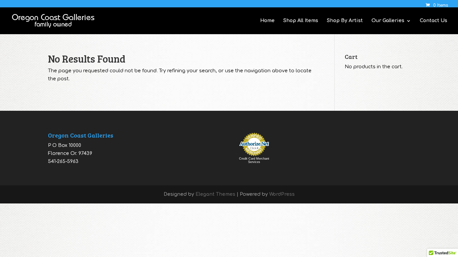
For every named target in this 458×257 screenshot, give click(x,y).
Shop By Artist (345, 20)
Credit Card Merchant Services (254, 160)
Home (267, 20)
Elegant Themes (215, 194)
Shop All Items (300, 20)
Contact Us (433, 20)
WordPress (282, 194)
